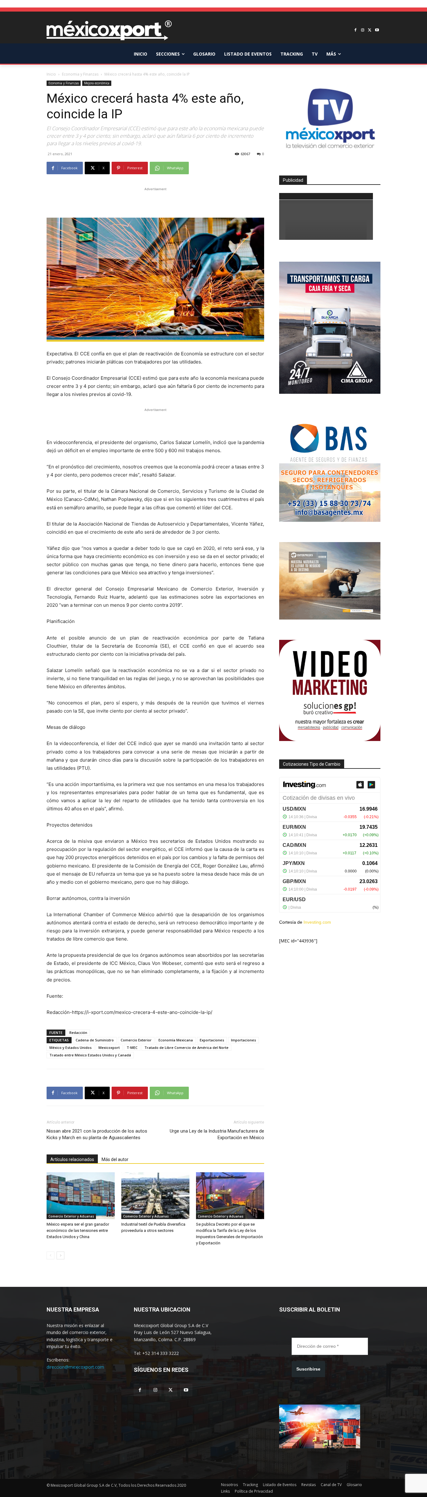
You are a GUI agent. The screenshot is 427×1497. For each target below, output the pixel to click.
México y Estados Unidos (70, 1047)
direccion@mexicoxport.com (75, 1367)
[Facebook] (355, 30)
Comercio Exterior (136, 1040)
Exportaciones (212, 1040)
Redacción (78, 1032)
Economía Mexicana (175, 1040)
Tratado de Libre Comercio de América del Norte (186, 1047)
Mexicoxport (109, 1047)
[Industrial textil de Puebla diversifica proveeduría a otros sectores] (155, 1195)
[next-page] (60, 1255)
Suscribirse (308, 1368)
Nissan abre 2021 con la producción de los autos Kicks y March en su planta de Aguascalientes (97, 1134)
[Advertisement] (155, 201)
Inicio (51, 74)
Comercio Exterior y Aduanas (71, 1216)
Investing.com (317, 922)
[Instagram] (362, 30)
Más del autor (115, 1159)
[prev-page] (50, 1255)
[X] (369, 30)
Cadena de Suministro (95, 1040)
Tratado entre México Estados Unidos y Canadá (90, 1055)
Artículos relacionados (72, 1159)
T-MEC (132, 1047)
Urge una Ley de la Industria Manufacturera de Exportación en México (217, 1134)
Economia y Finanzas (80, 74)
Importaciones (243, 1040)
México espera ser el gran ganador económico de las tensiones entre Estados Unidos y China (78, 1230)
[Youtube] (376, 30)
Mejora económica (96, 83)
